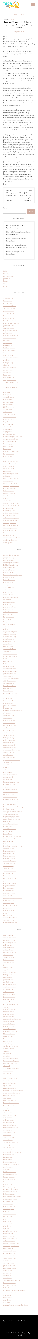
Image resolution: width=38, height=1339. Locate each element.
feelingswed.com (8, 1157)
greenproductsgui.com (10, 656)
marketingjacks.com (9, 523)
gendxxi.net (6, 767)
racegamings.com (8, 903)
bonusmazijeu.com (9, 851)
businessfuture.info (9, 580)
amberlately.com (8, 962)
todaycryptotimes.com (10, 1238)
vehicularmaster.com (9, 952)
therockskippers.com (9, 496)
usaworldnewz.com (9, 940)
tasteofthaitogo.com (9, 441)
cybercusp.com (7, 1295)
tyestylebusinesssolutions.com (12, 839)
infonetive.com (7, 456)
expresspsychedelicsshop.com (12, 1152)
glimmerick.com (8, 979)
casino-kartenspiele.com (10, 382)
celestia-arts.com (8, 313)
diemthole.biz (7, 409)
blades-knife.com (8, 730)
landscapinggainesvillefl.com (12, 1196)
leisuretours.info (8, 688)
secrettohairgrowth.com (10, 439)
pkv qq (5, 286)
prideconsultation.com (10, 607)
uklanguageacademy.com (11, 563)
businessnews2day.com (10, 789)
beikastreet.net (7, 301)
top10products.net (8, 570)
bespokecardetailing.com (11, 1061)
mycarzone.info (8, 772)
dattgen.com (7, 1135)
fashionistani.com (8, 1155)
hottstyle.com (7, 1184)
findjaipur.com (7, 975)
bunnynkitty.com (8, 444)
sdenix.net (6, 365)
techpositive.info (8, 701)
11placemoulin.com (9, 624)
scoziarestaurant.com (9, 1258)
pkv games (11, 19)
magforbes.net (7, 360)
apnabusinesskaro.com (10, 540)
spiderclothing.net (8, 1044)
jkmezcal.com (7, 834)
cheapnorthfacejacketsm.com (12, 1019)
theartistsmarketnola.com (11, 478)
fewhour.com (7, 664)
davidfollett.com (8, 982)
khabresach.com (8, 533)
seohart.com (7, 1261)
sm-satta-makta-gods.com (11, 1243)
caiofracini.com (8, 698)
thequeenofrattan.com (10, 725)
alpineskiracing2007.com (11, 503)
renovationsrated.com (10, 1256)
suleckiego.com (8, 543)
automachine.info (8, 743)
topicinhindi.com (8, 560)
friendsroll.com (8, 1041)
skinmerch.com (8, 989)
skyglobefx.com (8, 755)
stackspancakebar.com (10, 483)
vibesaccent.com (8, 955)
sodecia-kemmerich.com (10, 824)
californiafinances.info (10, 464)
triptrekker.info (8, 765)
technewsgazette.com (9, 417)
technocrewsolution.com (10, 353)
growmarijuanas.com (9, 673)
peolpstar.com (7, 333)
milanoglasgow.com (9, 488)
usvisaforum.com (8, 992)
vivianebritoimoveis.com (11, 358)
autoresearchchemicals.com (11, 538)
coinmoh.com (7, 1130)
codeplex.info (7, 1053)
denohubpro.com (8, 728)
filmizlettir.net (7, 303)
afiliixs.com (6, 1110)
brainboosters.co (8, 960)
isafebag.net (7, 375)
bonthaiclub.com (8, 1026)
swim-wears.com (8, 328)
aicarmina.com (8, 967)
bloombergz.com (8, 377)
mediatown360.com (9, 510)
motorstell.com (8, 345)
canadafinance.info (9, 466)
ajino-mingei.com (8, 1014)
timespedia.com (8, 404)
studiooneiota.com (9, 735)
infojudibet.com (8, 582)
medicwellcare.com (9, 784)
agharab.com (7, 1086)
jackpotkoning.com (9, 881)
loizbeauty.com (8, 400)
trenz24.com (7, 395)
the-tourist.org (7, 370)
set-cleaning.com (8, 1263)
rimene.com (7, 471)
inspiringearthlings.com (10, 1189)
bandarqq (6, 274)
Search (5, 208)
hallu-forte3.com (8, 491)
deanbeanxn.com (8, 587)
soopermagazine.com (9, 1248)
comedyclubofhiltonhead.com (12, 812)
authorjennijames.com (10, 1078)
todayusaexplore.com (9, 943)
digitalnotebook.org (9, 636)
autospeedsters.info (9, 745)
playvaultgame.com (9, 910)
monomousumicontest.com (11, 750)
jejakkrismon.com (8, 407)
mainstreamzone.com (10, 671)
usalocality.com (8, 945)
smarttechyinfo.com (9, 634)
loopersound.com (8, 999)
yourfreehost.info (8, 1016)
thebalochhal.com (8, 950)
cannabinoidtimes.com (10, 654)
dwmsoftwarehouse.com (10, 1142)
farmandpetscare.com (10, 693)
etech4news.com (8, 1150)
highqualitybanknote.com (11, 1179)
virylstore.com (7, 343)
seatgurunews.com (9, 1049)
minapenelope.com (9, 1002)
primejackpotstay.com (10, 905)
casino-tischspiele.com (10, 387)
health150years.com (9, 348)
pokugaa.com (7, 908)
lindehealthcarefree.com (10, 565)
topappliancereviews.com (11, 525)
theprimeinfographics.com (11, 816)
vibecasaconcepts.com (10, 775)
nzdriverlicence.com (9, 1214)
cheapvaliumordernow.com (11, 819)
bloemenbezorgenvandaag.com (12, 436)
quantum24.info (8, 777)
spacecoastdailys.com (9, 1251)
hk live (5, 271)
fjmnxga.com (7, 449)
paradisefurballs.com (9, 649)
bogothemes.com (8, 1012)
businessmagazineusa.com (11, 782)
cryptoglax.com (8, 1007)
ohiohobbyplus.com (9, 1009)
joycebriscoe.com (8, 965)
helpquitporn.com (8, 1177)
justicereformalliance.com (11, 1004)
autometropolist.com (9, 1125)
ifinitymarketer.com (9, 878)
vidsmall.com (7, 787)
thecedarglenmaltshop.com (11, 555)
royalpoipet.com (8, 841)
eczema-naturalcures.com (11, 1068)
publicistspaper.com (9, 1268)
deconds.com (7, 1300)
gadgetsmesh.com (8, 683)
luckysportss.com (8, 888)
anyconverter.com (8, 402)
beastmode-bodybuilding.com (12, 575)
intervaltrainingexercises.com (12, 836)
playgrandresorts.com (10, 913)
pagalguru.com (8, 1216)
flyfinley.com (7, 604)
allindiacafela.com (9, 501)
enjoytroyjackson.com (10, 1145)
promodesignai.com (9, 1266)
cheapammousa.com (9, 1088)
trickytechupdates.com (10, 528)
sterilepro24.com (8, 794)
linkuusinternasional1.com (11, 1039)
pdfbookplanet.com (9, 720)
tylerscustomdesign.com (10, 335)
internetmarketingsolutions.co (12, 710)
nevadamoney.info (8, 469)
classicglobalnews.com (10, 1293)
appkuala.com (7, 429)
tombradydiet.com (9, 1024)
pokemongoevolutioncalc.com (12, 898)
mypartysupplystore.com (11, 970)
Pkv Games (19, 15)
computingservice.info (10, 696)
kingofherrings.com (9, 422)
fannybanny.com (8, 876)
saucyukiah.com (8, 298)
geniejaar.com (7, 619)
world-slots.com (8, 595)
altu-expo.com (7, 1076)
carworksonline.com (9, 338)
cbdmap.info (7, 585)
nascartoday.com (8, 1209)
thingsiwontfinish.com (10, 923)
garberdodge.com (8, 326)
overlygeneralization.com (11, 678)
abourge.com (7, 1108)
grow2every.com (8, 1169)
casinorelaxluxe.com (9, 861)
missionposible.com (9, 515)
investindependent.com (10, 1192)
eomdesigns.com (8, 762)
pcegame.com (7, 1219)
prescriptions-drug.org (10, 350)
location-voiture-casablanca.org (13, 807)
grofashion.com (8, 895)
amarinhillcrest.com (9, 367)
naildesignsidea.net (9, 1095)
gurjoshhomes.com (9, 1021)
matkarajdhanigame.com (11, 590)
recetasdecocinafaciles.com (11, 1093)
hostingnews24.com (9, 1182)
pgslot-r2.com (7, 1221)
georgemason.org (8, 558)
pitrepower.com (8, 508)
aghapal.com (7, 1073)
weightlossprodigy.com (10, 632)
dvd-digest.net (7, 476)
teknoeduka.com (8, 1233)
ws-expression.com (9, 1224)
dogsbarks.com (8, 1140)
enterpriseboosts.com (9, 380)
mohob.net (6, 629)
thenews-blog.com (8, 1236)
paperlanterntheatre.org (10, 1100)
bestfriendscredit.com (10, 1063)
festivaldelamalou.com (10, 321)
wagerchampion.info (9, 747)
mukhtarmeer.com (9, 1206)
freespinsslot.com (8, 646)
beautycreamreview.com (10, 1127)
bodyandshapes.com (9, 1288)
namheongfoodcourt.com (11, 486)
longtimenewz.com (9, 886)
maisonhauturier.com (10, 1199)
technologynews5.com (10, 1231)
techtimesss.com (8, 340)
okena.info (6, 1056)
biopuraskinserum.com (10, 461)
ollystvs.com (7, 713)
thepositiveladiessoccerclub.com (13, 1090)
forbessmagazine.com (9, 1162)
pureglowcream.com (9, 434)
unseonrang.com (8, 703)
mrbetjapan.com (8, 424)
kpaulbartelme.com (9, 809)
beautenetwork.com (9, 1283)
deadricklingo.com (9, 752)
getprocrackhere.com (9, 871)
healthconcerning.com (10, 659)
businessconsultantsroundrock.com (14, 1290)
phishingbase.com (8, 900)
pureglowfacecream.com (10, 419)
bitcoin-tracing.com (9, 1285)
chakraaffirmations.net (10, 612)
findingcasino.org (8, 738)
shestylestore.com (8, 920)
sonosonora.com (8, 1036)
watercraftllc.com (8, 1105)
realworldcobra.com (9, 740)
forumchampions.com (10, 316)
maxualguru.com (8, 639)
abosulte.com (7, 1273)
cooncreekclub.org (9, 308)
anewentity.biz (7, 427)
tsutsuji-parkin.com (9, 1083)
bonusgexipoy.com (9, 858)
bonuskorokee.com (9, 856)
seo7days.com (7, 432)
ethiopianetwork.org (9, 681)
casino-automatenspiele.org (11, 385)
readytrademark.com (9, 1253)
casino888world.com (9, 829)
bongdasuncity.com (9, 641)
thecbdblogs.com (8, 535)
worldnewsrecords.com (10, 792)
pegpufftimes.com (8, 311)
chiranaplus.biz (8, 481)
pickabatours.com (8, 572)
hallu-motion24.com (9, 493)
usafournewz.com (8, 947)
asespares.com (7, 1118)
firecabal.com (7, 1159)
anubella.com (7, 1278)
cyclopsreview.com (9, 1132)
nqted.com (6, 1211)
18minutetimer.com (9, 666)
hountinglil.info (8, 609)
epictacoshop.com (8, 459)
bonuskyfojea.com (8, 853)
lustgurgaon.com (8, 617)
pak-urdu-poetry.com (10, 706)
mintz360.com (7, 627)
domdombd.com (8, 866)
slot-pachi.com (7, 644)
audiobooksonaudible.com (11, 1280)
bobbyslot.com (7, 622)
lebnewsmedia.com (9, 1034)
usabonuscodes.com (9, 1241)
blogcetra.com (7, 708)
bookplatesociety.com (10, 1031)
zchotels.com (7, 1226)
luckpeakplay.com (8, 890)
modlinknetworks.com (10, 883)
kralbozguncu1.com (9, 1194)
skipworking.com (8, 397)
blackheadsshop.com (9, 804)
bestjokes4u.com (8, 614)
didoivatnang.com (8, 1137)
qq (4, 283)
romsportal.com (8, 915)
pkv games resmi (8, 276)
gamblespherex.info (9, 757)
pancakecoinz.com (9, 602)
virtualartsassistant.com (10, 814)
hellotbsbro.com (8, 691)
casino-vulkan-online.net (11, 506)
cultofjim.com (7, 977)
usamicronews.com (9, 893)
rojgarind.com (7, 661)
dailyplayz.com (8, 868)
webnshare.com (8, 676)
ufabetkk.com (7, 412)
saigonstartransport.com (11, 451)
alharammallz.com (9, 1113)
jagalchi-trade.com (9, 997)
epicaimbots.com (8, 1147)
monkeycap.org (8, 363)
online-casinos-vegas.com (11, 518)
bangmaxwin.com (8, 454)
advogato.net (7, 372)
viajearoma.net (8, 1081)
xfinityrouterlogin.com (10, 520)
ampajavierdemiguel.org (10, 957)
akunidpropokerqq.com (10, 1058)
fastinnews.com (8, 873)
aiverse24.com (7, 1275)
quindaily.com (7, 1270)
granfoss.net (7, 498)
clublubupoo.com (8, 849)
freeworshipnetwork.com (11, 1103)
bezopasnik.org (8, 446)
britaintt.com (7, 1298)
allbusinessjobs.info (9, 567)
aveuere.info (7, 651)
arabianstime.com (8, 1120)
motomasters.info (8, 770)
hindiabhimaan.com (9, 530)
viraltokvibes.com (8, 355)
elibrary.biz (6, 1066)
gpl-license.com (8, 1167)
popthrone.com (8, 592)
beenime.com (7, 821)
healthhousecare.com (9, 1172)
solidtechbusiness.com (10, 797)
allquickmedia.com (9, 414)
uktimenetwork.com (9, 938)
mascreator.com (8, 1201)
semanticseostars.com (10, 669)
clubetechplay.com (9, 863)
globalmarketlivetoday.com (11, 1164)
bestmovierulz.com (9, 994)
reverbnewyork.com (9, 987)
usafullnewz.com (8, 935)
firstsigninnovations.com (11, 323)
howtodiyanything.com (10, 1187)
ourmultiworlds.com (9, 306)
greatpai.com (7, 1098)
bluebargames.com (9, 318)
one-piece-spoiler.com (10, 733)
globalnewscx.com (8, 715)
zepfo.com (6, 1229)
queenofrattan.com (9, 723)
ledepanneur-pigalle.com (11, 473)
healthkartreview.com (10, 1174)
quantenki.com (8, 780)
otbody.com (7, 390)
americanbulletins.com (10, 1115)
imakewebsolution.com (10, 597)
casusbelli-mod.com (9, 1029)
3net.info (6, 1051)
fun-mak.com (7, 826)
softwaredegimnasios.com (11, 1246)
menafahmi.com (8, 1204)
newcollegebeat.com (9, 984)
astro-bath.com (8, 1071)
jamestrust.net (7, 392)
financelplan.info (8, 577)
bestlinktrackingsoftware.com (12, 846)
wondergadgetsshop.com (10, 1046)
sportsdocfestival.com (10, 918)
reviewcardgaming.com (10, 799)
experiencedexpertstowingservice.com (14, 802)
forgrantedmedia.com (10, 330)
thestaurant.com (8, 844)
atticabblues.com (8, 1123)
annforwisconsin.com (9, 972)
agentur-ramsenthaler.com (11, 760)
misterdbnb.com (8, 831)
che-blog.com (7, 600)
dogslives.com (7, 718)
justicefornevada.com (9, 686)
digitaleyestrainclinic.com (11, 513)
